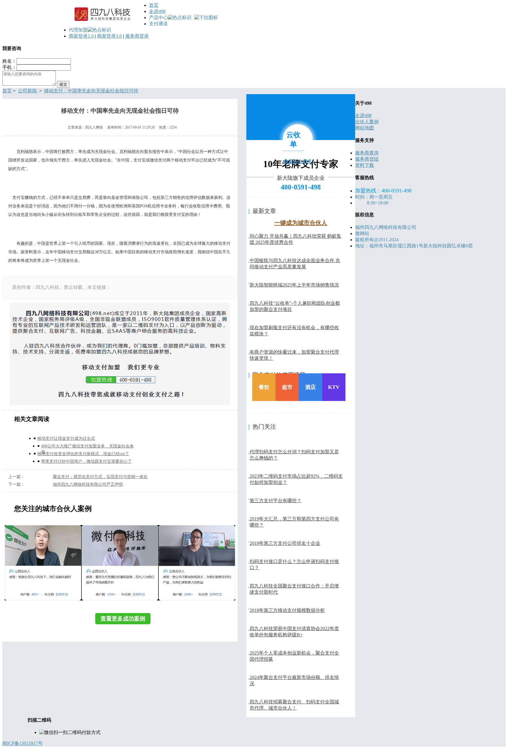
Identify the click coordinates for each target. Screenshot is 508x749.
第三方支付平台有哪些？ (275, 500)
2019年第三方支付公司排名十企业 (285, 543)
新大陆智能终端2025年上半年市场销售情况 (294, 284)
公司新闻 (28, 90)
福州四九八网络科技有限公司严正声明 (88, 484)
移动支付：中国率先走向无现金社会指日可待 (91, 90)
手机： (9, 67)
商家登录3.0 (109, 36)
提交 (63, 84)
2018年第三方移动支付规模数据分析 (287, 610)
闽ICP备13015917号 (22, 743)
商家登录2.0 (81, 36)
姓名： (9, 61)
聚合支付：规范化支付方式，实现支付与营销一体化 (100, 477)
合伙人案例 (367, 121)
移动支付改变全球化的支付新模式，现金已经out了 (83, 454)
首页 (153, 5)
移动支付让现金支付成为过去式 (66, 438)
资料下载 (364, 165)
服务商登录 (137, 36)
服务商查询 (367, 152)
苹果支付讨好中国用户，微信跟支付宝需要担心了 (86, 461)
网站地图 (364, 127)
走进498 (157, 11)
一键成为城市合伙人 (300, 222)
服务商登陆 (367, 159)
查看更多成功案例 (123, 618)
